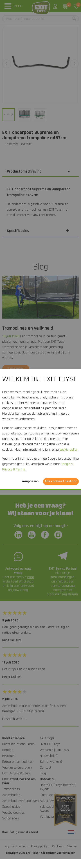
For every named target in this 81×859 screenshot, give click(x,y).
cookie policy (68, 449)
